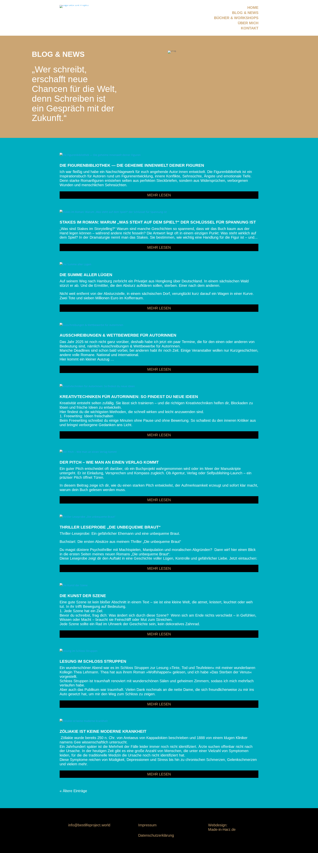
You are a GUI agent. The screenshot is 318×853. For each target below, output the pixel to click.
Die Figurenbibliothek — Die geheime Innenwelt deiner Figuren (132, 165)
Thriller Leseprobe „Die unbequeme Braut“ (110, 527)
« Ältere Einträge (73, 791)
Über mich (248, 23)
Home (252, 8)
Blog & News (245, 13)
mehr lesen (159, 195)
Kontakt (249, 28)
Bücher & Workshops (236, 18)
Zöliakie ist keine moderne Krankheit (103, 731)
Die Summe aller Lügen (86, 274)
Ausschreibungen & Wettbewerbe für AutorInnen (118, 335)
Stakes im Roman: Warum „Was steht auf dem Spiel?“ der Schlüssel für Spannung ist (158, 222)
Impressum (147, 825)
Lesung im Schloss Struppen (93, 661)
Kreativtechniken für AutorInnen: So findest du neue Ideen (129, 396)
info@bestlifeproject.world (89, 825)
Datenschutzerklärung (156, 835)
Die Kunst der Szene (83, 595)
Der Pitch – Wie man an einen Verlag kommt (109, 462)
